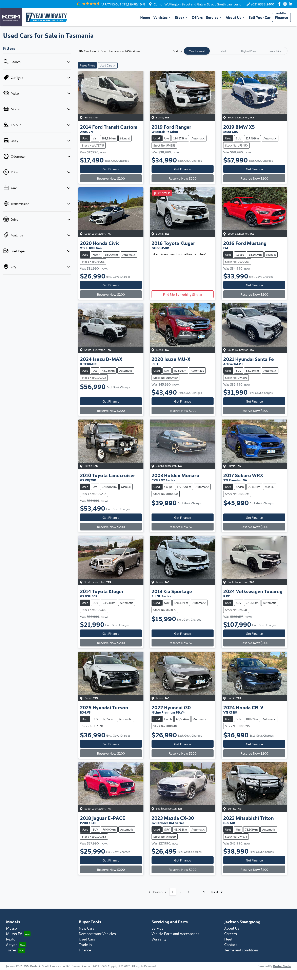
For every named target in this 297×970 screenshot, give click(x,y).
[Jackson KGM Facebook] (280, 4)
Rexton (12, 939)
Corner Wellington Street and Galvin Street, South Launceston (198, 4)
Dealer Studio (282, 966)
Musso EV (14, 933)
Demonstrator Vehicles (97, 933)
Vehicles (160, 17)
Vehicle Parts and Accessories (175, 933)
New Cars (86, 928)
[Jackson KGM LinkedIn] (291, 4)
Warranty (159, 939)
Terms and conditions (241, 949)
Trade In (85, 944)
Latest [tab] (222, 51)
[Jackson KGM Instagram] (286, 4)
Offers (197, 17)
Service (212, 17)
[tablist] (236, 51)
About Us (233, 17)
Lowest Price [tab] (274, 51)
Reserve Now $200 (111, 178)
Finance (281, 17)
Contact (230, 944)
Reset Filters (87, 65)
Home (145, 17)
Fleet (228, 939)
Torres (11, 949)
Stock (179, 17)
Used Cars (87, 939)
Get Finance (110, 169)
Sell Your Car (260, 17)
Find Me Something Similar (182, 294)
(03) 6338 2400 (262, 4)
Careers (230, 933)
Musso (11, 928)
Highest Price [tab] (248, 51)
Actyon (12, 944)
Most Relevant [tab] (197, 51)
